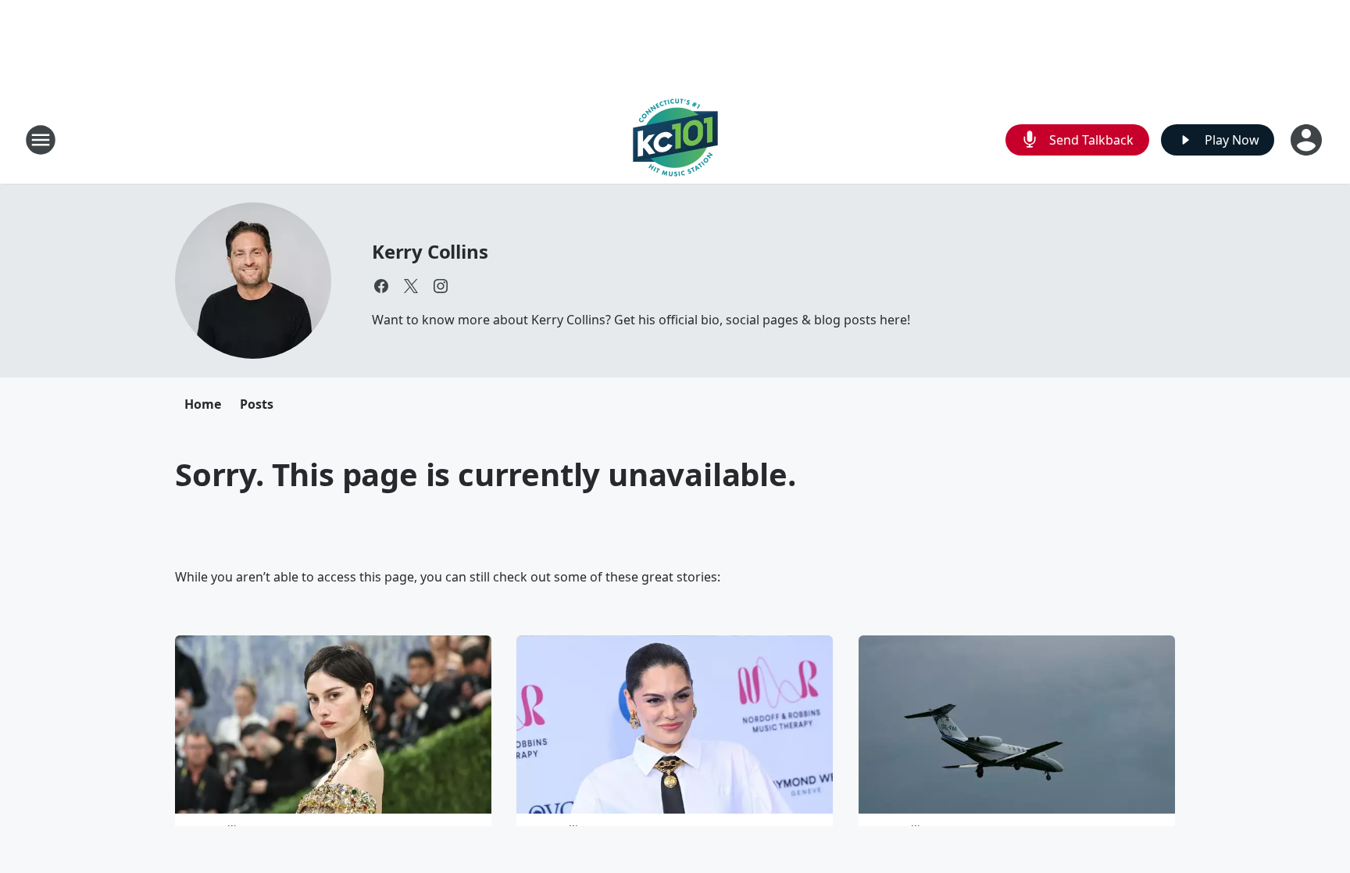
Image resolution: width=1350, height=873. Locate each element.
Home (202, 404)
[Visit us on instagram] (440, 286)
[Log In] (1308, 140)
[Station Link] (675, 139)
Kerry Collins (430, 251)
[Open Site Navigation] (40, 140)
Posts (256, 404)
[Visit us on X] (411, 286)
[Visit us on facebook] (381, 286)
